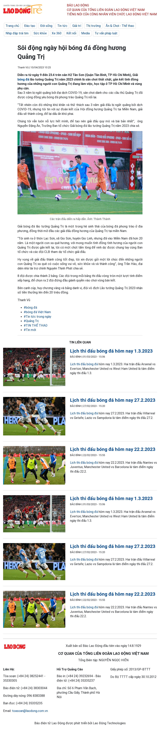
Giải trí (76, 26)
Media (85, 33)
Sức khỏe (40, 33)
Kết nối (71, 33)
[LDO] (34, 367)
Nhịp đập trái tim (17, 33)
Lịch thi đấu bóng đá (84, 364)
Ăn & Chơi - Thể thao (120, 26)
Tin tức (62, 26)
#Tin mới (30, 330)
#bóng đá (30, 307)
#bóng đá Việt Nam (37, 312)
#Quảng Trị (31, 321)
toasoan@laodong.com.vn (30, 711)
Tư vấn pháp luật (106, 33)
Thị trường (93, 26)
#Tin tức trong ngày (37, 316)
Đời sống (46, 26)
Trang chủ (12, 26)
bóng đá (23, 79)
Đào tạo (29, 26)
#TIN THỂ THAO (35, 325)
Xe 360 (56, 33)
